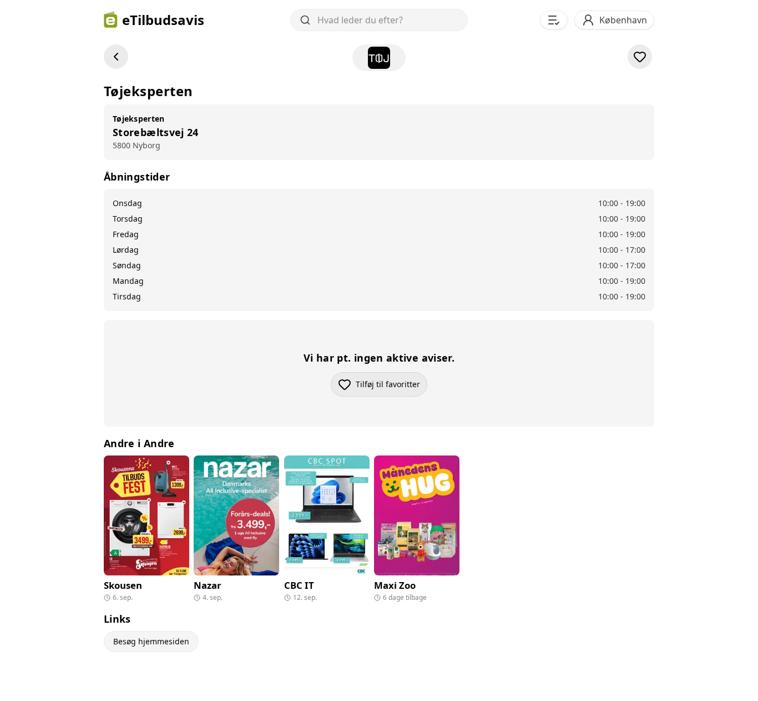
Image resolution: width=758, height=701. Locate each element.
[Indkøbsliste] (554, 20)
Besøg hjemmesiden (151, 641)
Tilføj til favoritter (391, 387)
